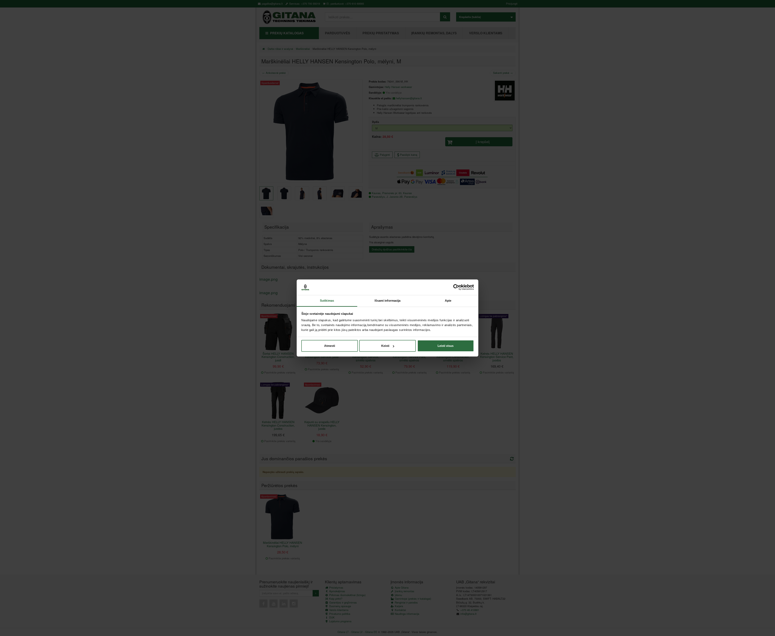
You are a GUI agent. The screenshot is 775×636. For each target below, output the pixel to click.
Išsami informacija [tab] (388, 300)
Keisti (385, 345)
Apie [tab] (448, 300)
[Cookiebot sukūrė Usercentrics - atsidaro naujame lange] (456, 287)
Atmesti (329, 345)
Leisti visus (445, 345)
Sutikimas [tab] (327, 300)
